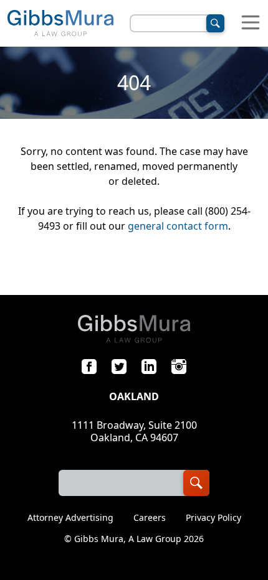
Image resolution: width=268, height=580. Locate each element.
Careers (149, 517)
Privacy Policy (213, 517)
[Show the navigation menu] (250, 23)
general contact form (178, 226)
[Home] (60, 23)
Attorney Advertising (70, 517)
